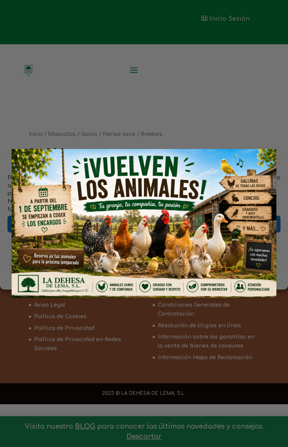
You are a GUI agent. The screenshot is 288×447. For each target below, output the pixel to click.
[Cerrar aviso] (261, 163)
